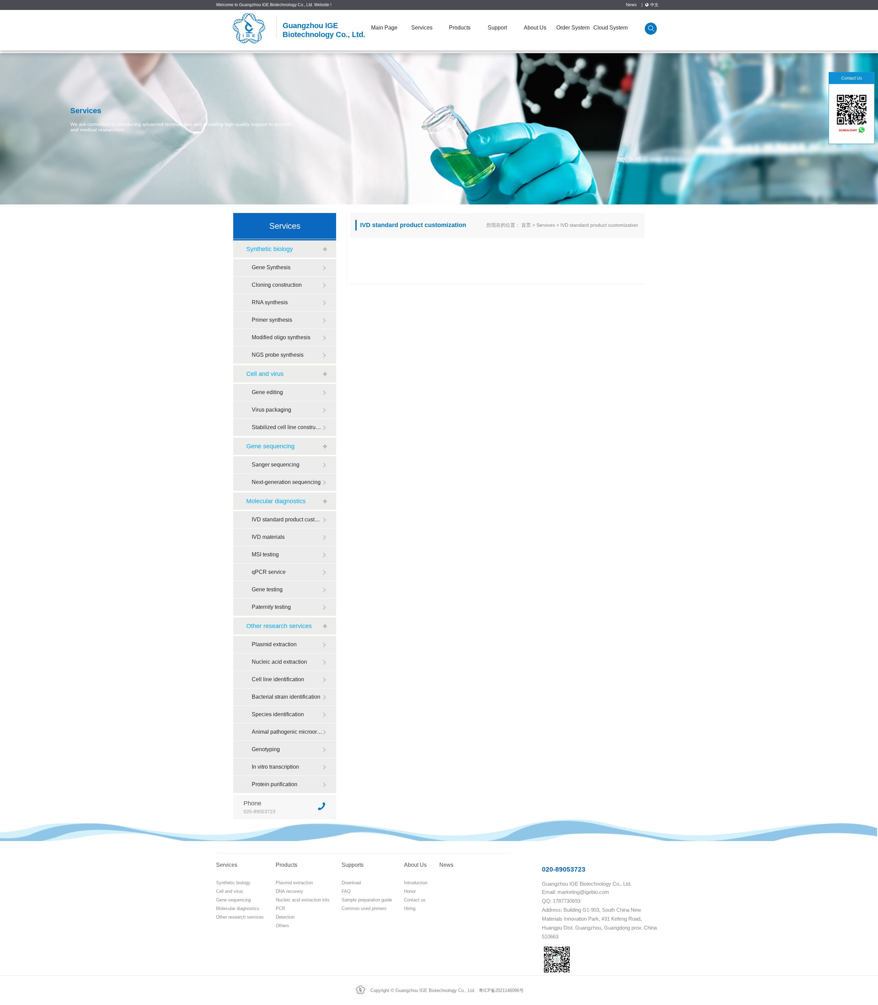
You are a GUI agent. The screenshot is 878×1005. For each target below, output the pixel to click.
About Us (535, 28)
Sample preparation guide (367, 899)
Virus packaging (271, 410)
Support (497, 28)
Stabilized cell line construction (287, 427)
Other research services (279, 626)
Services (421, 28)
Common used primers (364, 908)
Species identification (278, 714)
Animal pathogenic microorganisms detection (287, 732)
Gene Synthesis (271, 267)
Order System (573, 28)
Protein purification (274, 784)
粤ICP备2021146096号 (501, 990)
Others (282, 925)
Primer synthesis (272, 320)
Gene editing (267, 392)
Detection (285, 917)
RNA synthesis (270, 302)
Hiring (409, 908)
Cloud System (610, 28)
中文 (654, 4)
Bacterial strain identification (286, 697)
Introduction (415, 882)
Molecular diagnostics (276, 501)
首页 (526, 225)
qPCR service (269, 572)
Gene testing (267, 589)
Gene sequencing (270, 446)
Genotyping (266, 749)
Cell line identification (278, 679)
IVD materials (268, 537)
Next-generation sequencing (286, 482)
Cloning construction (277, 285)
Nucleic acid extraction (279, 662)
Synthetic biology (269, 249)
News (631, 4)
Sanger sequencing (275, 465)
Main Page (384, 28)
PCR (280, 908)
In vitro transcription (275, 767)
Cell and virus (265, 373)
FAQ (346, 891)
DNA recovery (289, 891)
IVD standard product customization (287, 519)
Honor (410, 891)
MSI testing (265, 554)
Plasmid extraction (274, 644)
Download (351, 882)
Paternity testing (271, 607)
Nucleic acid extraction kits (303, 899)
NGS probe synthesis (278, 355)
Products (460, 28)
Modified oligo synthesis (281, 337)
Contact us (415, 899)
